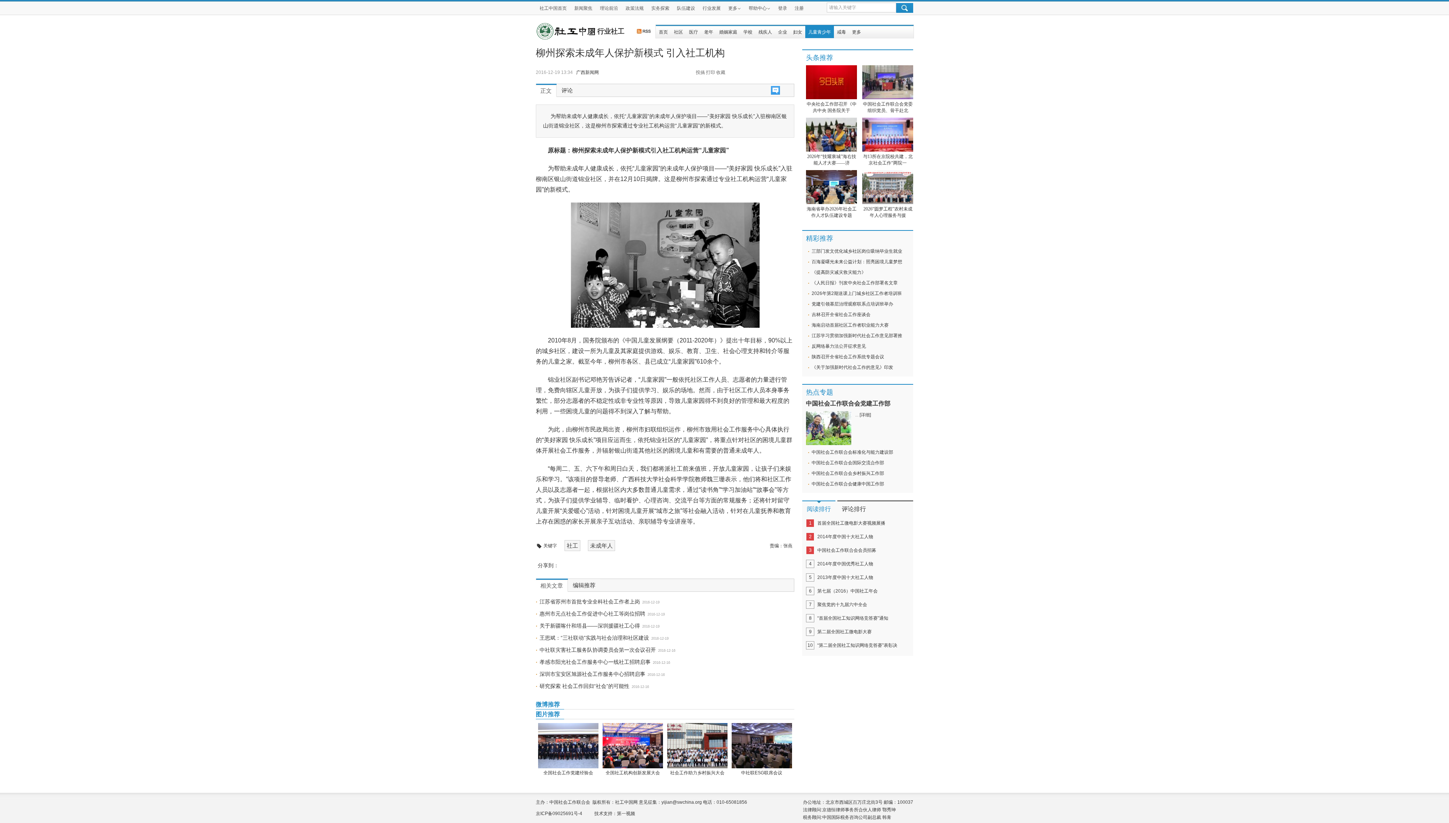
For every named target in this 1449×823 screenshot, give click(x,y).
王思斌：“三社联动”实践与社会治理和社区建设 (594, 638)
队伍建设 (686, 8)
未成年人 (601, 545)
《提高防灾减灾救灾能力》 (839, 272)
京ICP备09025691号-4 (559, 813)
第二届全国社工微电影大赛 (844, 631)
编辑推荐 (584, 585)
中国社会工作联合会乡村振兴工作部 (848, 473)
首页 (663, 32)
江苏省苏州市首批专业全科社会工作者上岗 (590, 602)
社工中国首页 (553, 8)
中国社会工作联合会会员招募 (846, 550)
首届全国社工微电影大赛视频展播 (851, 523)
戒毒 (841, 32)
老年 (708, 32)
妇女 (797, 32)
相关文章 (551, 586)
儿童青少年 (819, 32)
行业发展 (712, 8)
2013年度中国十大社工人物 (845, 577)
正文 (546, 91)
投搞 (700, 72)
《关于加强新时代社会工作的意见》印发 (852, 367)
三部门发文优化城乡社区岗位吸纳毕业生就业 (857, 251)
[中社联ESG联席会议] (761, 745)
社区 (678, 32)
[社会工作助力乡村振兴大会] (697, 745)
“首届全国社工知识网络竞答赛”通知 (852, 618)
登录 (782, 8)
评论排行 (854, 509)
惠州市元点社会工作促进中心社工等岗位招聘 (592, 614)
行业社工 (611, 31)
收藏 (720, 72)
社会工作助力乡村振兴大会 (697, 772)
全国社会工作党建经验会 (568, 772)
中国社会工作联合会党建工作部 (848, 403)
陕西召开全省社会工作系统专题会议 (848, 356)
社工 (572, 545)
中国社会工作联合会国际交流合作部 (848, 462)
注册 (799, 8)
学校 (747, 32)
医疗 (693, 32)
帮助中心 (758, 8)
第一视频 (626, 813)
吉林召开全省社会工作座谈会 (841, 314)
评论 (567, 91)
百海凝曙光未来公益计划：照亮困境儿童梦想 (857, 261)
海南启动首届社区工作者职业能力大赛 (850, 325)
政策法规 (635, 8)
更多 (732, 8)
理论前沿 (609, 8)
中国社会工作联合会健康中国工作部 (848, 484)
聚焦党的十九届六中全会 (842, 604)
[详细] (865, 415)
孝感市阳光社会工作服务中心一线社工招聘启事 (595, 662)
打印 (710, 72)
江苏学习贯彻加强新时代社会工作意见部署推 (857, 335)
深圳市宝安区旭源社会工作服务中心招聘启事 (592, 674)
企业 (782, 32)
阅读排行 (819, 509)
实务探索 (660, 8)
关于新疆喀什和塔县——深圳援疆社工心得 (590, 626)
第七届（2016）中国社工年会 (847, 591)
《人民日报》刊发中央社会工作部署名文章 (855, 283)
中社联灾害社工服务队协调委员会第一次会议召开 (598, 650)
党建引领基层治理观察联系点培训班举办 (852, 304)
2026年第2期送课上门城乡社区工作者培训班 (857, 293)
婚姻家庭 (728, 32)
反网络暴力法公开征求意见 (839, 346)
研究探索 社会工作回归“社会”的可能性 (584, 686)
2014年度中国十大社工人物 (845, 536)
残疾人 (765, 32)
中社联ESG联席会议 (761, 772)
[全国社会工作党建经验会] (568, 745)
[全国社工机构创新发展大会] (632, 745)
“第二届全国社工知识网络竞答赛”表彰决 (857, 645)
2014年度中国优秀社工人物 (845, 564)
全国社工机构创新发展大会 (633, 772)
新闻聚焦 (583, 8)
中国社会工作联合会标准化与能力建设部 (852, 452)
